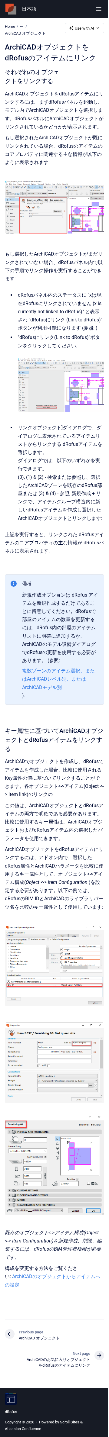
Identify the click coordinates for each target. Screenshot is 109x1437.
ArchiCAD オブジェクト (25, 33)
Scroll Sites (69, 1422)
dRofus (11, 1412)
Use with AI (84, 28)
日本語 (29, 9)
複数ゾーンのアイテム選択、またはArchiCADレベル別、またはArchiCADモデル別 (58, 679)
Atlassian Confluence (23, 1428)
